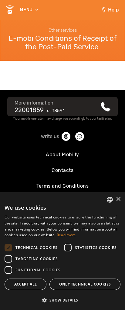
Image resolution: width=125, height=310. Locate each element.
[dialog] (62, 251)
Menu (27, 9)
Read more (66, 234)
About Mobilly (62, 154)
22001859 (29, 110)
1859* (58, 110)
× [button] (118, 199)
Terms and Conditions (62, 186)
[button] (62, 299)
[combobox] (110, 200)
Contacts (62, 170)
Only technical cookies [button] (85, 284)
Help (113, 10)
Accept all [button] (25, 284)
